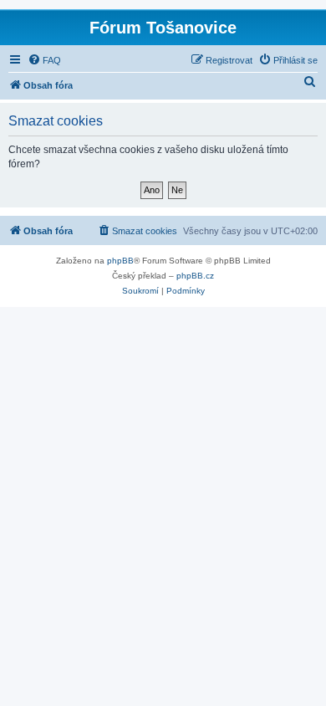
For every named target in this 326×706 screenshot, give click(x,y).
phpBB (120, 260)
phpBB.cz (195, 275)
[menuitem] (44, 60)
